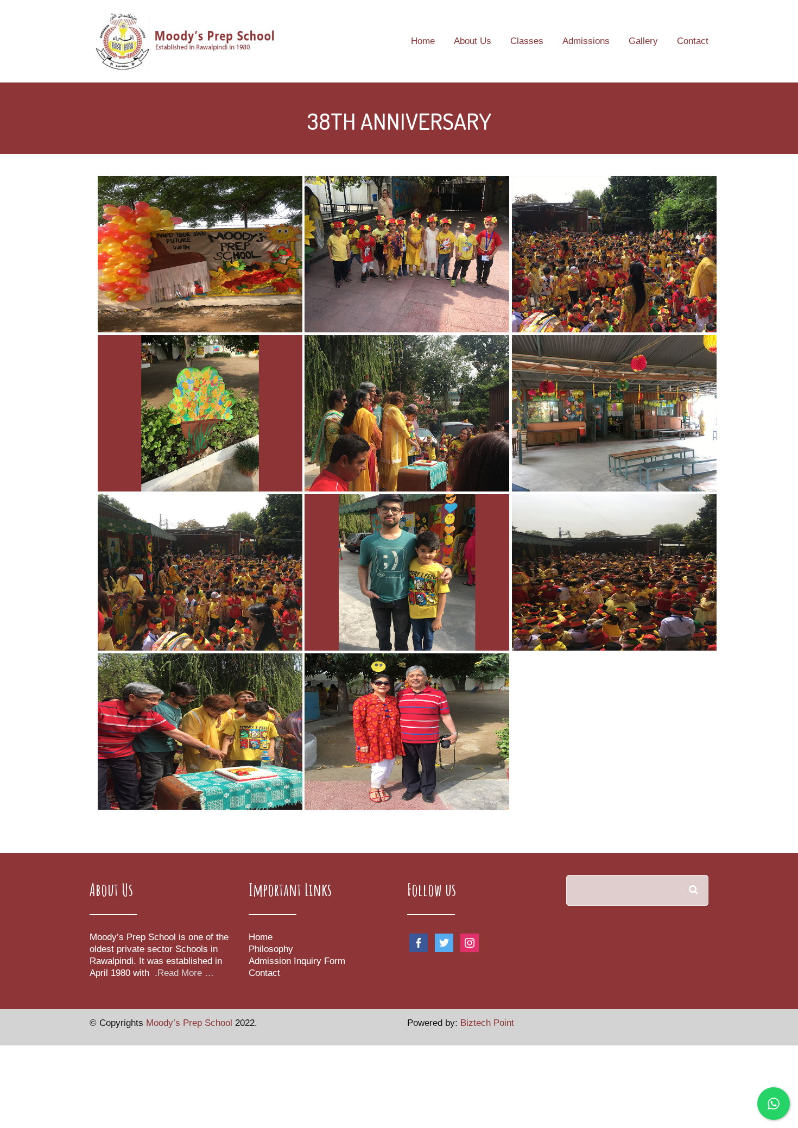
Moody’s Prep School (190, 1023)
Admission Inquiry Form (297, 961)
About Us (472, 41)
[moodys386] (407, 731)
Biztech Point (487, 1023)
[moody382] (407, 413)
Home (423, 41)
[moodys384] (614, 572)
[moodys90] (200, 572)
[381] (200, 254)
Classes (526, 41)
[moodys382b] (407, 572)
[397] (614, 254)
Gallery (643, 41)
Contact (692, 41)
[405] (200, 413)
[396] (407, 254)
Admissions (586, 41)
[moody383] (614, 413)
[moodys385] (200, 731)
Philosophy (271, 949)
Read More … (185, 973)
